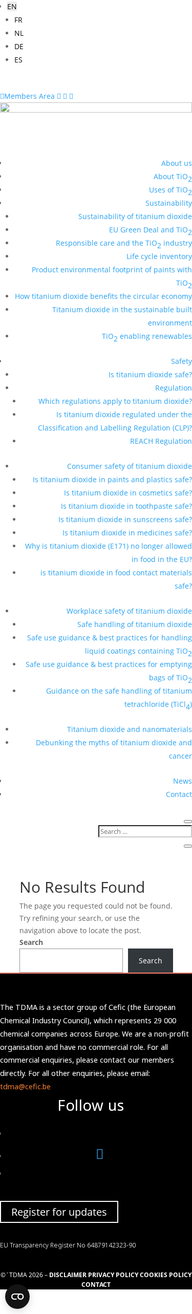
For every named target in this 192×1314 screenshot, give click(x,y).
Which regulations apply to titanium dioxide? (115, 401)
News (182, 781)
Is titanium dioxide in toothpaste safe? (126, 506)
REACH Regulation (161, 441)
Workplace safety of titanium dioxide (129, 611)
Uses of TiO (170, 191)
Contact (179, 794)
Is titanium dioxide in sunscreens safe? (125, 519)
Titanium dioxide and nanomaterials (129, 729)
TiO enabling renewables (147, 337)
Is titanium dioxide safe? (150, 374)
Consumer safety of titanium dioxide (129, 466)
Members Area (28, 96)
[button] (12, 6)
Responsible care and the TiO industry (124, 244)
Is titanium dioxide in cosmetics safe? (128, 493)
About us (176, 163)
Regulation (173, 388)
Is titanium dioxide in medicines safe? (127, 532)
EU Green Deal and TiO (150, 230)
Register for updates (59, 1212)
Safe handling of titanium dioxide (134, 624)
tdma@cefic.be (25, 1086)
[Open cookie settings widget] (17, 1296)
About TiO (173, 177)
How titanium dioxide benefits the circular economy (103, 296)
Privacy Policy (113, 1274)
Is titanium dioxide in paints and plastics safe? (112, 479)
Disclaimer (68, 1274)
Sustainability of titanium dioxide (135, 216)
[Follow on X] (100, 1156)
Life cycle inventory (159, 256)
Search (31, 942)
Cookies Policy (165, 1274)
